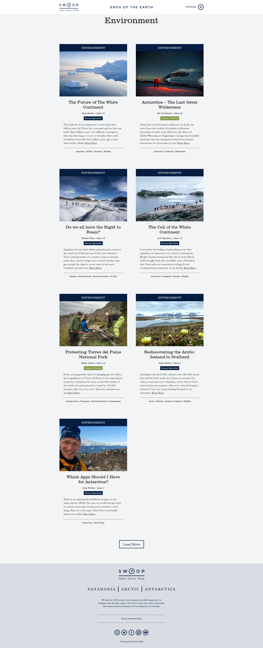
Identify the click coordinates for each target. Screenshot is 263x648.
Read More (91, 143)
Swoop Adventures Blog (131, 619)
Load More (131, 544)
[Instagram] (117, 631)
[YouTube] (145, 631)
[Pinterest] (139, 631)
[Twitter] (125, 631)
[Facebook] (132, 631)
